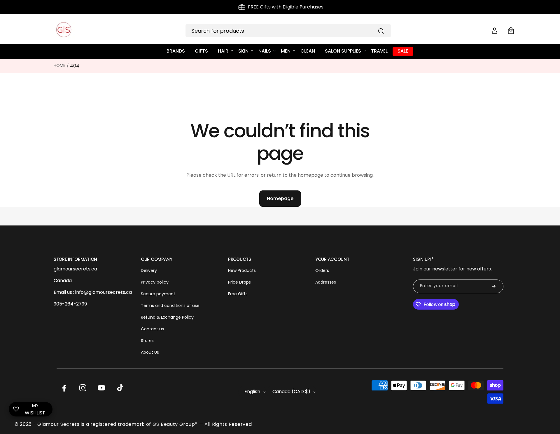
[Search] (380, 31)
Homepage (280, 198)
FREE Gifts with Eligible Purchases (285, 7)
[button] (511, 31)
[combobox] (288, 31)
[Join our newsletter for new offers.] (493, 286)
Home (59, 65)
